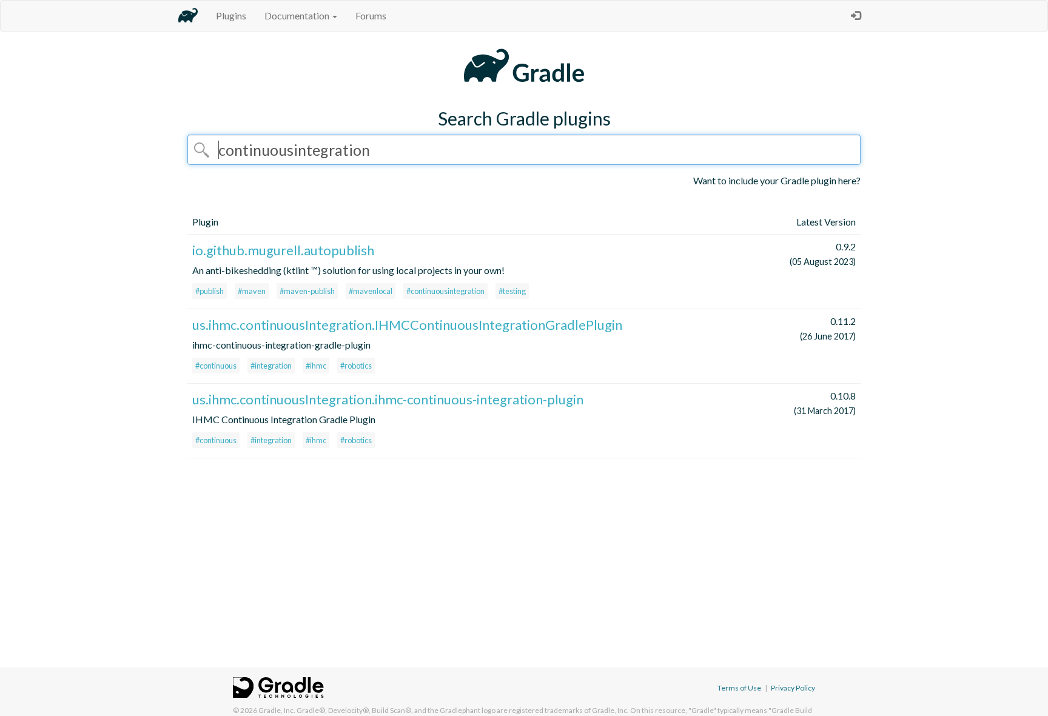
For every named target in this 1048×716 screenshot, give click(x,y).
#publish (209, 291)
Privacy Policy (793, 687)
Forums (370, 15)
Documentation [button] (297, 15)
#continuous (216, 365)
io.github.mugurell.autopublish (283, 250)
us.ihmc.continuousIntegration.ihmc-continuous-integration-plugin (387, 399)
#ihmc (316, 365)
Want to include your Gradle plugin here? (777, 180)
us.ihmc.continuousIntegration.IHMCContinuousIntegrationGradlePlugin (407, 324)
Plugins (231, 15)
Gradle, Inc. (276, 710)
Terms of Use (739, 687)
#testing (512, 291)
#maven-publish (307, 291)
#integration (271, 365)
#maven (252, 291)
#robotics (356, 365)
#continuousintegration (445, 291)
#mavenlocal (370, 291)
